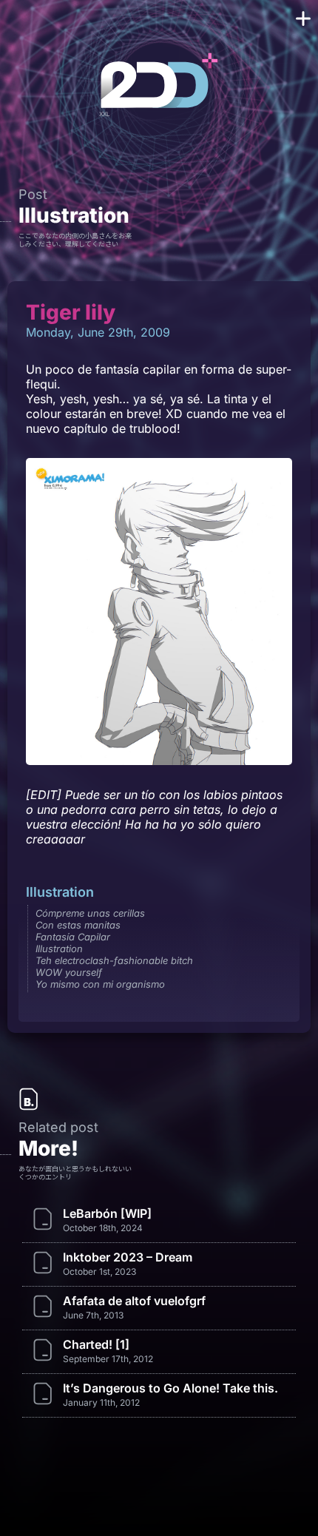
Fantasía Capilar (72, 937)
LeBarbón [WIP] (107, 1213)
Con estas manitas (78, 925)
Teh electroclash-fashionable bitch (114, 960)
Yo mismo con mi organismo (100, 984)
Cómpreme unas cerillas (90, 913)
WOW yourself (68, 972)
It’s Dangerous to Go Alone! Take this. (170, 1388)
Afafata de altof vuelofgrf (134, 1300)
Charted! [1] (96, 1344)
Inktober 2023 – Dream (127, 1257)
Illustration (73, 215)
